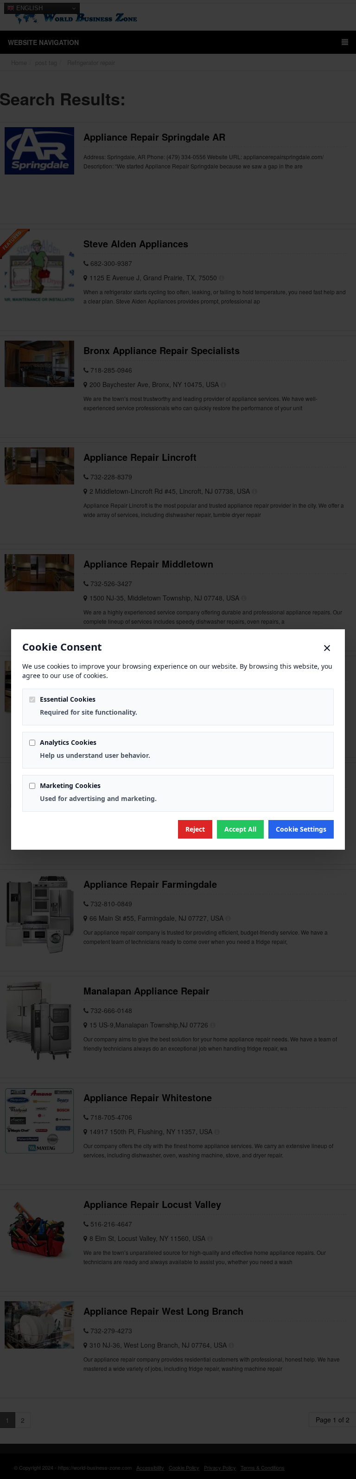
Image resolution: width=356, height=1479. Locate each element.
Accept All (240, 829)
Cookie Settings (301, 829)
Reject (195, 829)
